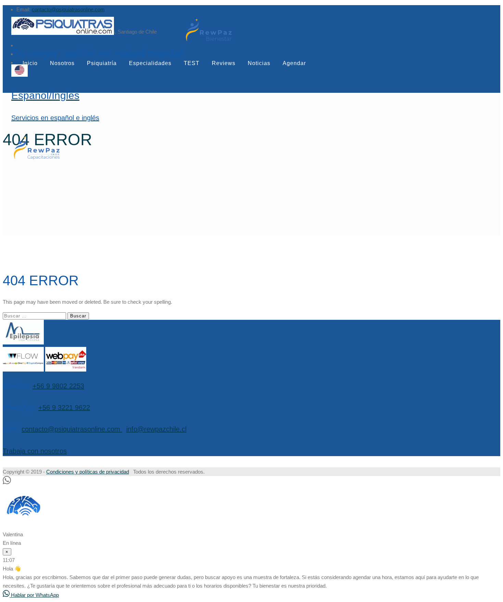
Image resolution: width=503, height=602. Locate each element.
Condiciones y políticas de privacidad (87, 472)
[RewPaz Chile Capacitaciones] (36, 159)
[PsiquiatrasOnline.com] (97, 27)
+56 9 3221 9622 (64, 407)
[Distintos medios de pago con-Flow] (23, 370)
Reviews (223, 63)
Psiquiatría (102, 63)
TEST (191, 63)
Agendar (294, 63)
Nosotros (62, 63)
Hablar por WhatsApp (34, 595)
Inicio (30, 63)
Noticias (259, 63)
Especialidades (150, 63)
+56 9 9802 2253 (58, 386)
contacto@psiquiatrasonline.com (68, 9)
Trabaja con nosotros (35, 451)
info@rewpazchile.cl (156, 429)
